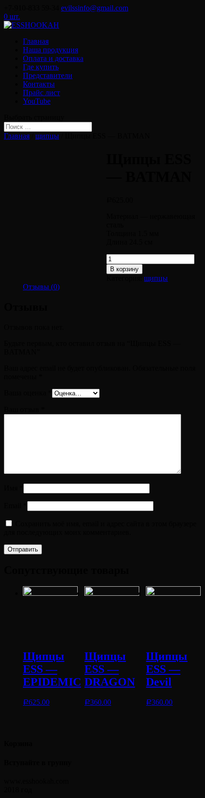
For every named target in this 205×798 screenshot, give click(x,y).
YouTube (37, 101)
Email (15, 506)
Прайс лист (41, 93)
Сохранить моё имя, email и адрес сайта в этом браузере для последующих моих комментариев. (100, 528)
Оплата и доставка (53, 58)
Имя (13, 488)
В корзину (124, 269)
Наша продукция (50, 50)
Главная (36, 41)
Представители (47, 75)
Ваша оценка (28, 393)
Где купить (41, 67)
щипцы (47, 136)
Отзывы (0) (41, 287)
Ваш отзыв (24, 409)
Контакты (39, 84)
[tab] (41, 287)
